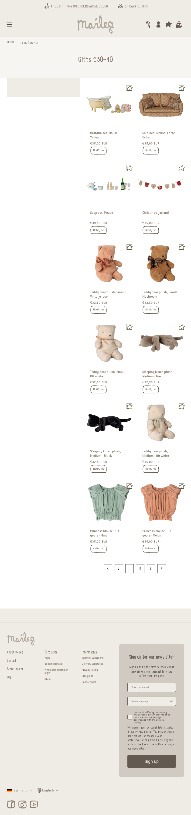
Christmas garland (155, 212)
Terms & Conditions (93, 657)
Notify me (98, 150)
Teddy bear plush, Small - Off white (108, 374)
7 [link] (162, 568)
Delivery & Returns (92, 663)
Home (11, 42)
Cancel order (89, 682)
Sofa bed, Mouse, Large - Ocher (159, 135)
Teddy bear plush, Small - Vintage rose (108, 294)
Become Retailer (53, 663)
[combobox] (150, 701)
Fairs (47, 657)
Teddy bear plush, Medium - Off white (155, 453)
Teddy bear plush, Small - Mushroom (160, 294)
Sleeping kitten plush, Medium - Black (105, 453)
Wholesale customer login (56, 671)
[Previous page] (108, 568)
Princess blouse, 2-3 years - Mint (104, 533)
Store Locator (15, 668)
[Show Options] (171, 701)
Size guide (87, 675)
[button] (9, 24)
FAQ (9, 676)
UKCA (47, 678)
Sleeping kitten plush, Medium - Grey (157, 374)
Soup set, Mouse (101, 212)
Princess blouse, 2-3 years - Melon (156, 533)
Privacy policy (143, 731)
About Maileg (15, 652)
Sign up (151, 761)
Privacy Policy (90, 669)
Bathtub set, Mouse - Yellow (104, 135)
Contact (11, 659)
